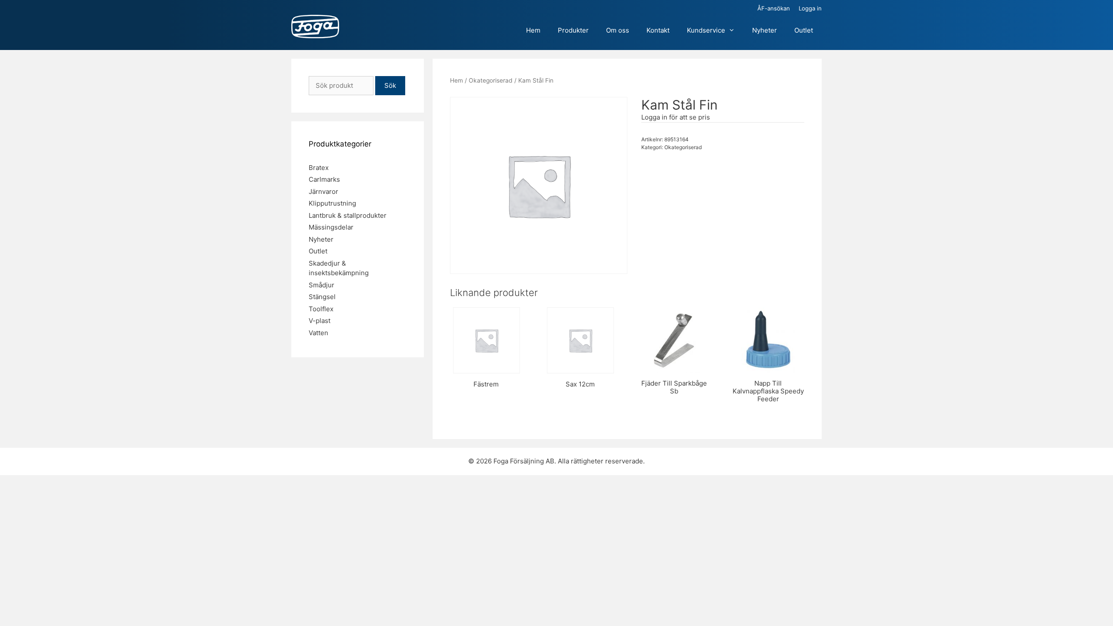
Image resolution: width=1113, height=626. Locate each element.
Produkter (573, 30)
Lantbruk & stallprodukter (348, 215)
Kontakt (658, 30)
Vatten (318, 333)
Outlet (803, 30)
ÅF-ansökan (773, 8)
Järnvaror (323, 191)
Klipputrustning (332, 203)
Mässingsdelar (331, 227)
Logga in (810, 8)
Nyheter (764, 30)
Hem (533, 30)
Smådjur (321, 285)
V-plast (319, 320)
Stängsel (322, 297)
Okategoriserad (491, 80)
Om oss (617, 30)
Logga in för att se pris (675, 117)
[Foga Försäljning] (315, 27)
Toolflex (321, 309)
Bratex (319, 167)
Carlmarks (324, 179)
